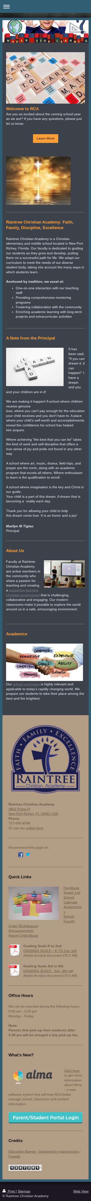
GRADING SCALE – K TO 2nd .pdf (49, 951)
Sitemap (24, 1191)
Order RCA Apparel (23, 926)
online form (34, 828)
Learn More (46, 138)
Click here (72, 1071)
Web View (81, 1191)
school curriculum (26, 684)
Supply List (72, 893)
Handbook (71, 888)
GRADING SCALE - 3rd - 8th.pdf (48, 971)
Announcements (20, 931)
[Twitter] (27, 854)
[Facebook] (20, 854)
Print (11, 1191)
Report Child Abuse (23, 935)
